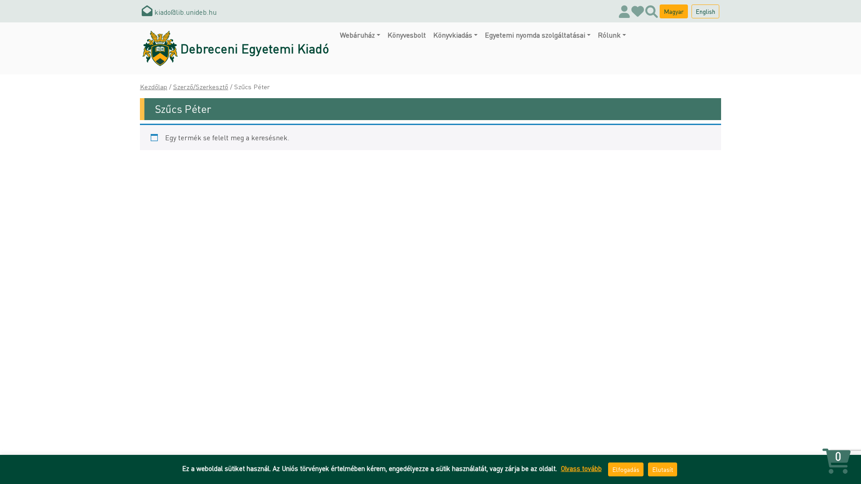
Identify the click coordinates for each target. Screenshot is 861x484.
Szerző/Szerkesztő (200, 86)
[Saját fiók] (624, 11)
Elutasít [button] (662, 469)
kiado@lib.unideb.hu (184, 12)
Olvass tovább (581, 468)
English (705, 11)
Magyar (674, 11)
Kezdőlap (153, 86)
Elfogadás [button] (625, 469)
